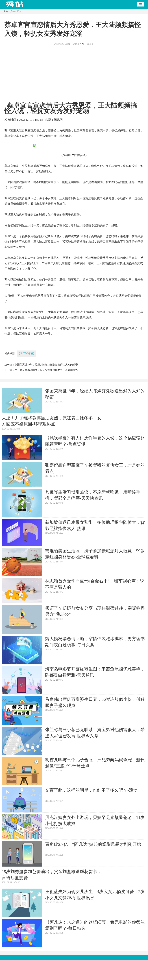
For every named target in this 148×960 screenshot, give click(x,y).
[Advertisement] (74, 75)
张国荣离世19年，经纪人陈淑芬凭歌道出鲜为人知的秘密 (46, 364)
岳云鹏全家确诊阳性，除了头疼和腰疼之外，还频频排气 (46, 370)
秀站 (6, 11)
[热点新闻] (14, 7)
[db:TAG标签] (26, 353)
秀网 (82, 44)
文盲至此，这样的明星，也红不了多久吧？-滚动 (91, 790)
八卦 (12, 11)
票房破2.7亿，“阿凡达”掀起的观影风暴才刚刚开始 (93, 844)
